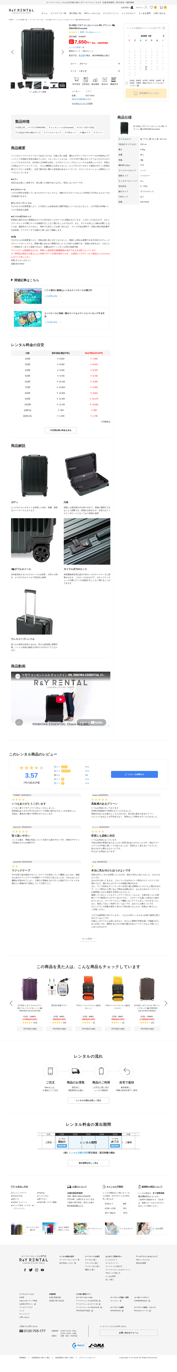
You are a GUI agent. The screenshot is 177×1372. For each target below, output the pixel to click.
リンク (21, 1311)
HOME (21, 1297)
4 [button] (140, 50)
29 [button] (163, 67)
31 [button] (135, 73)
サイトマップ (24, 1314)
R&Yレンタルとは (142, 1260)
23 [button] (129, 67)
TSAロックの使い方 (113, 1273)
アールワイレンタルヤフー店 (87, 1304)
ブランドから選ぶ (91, 1263)
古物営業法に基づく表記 (41, 1358)
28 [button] (157, 67)
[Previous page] (128, 36)
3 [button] (134, 50)
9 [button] (129, 55)
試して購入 (110, 1280)
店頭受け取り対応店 (56, 1301)
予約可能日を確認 (30, 1029)
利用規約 (22, 1358)
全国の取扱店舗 (55, 1297)
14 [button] (157, 55)
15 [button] (163, 55)
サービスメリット (112, 1263)
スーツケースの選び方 (114, 1266)
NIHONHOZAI (115, 1311)
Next (63, 52)
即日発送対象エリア (75, 1206)
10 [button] (135, 55)
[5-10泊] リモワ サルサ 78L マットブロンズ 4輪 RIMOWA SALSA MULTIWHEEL (147, 1008)
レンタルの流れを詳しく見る (88, 1100)
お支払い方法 (21, 1186)
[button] (79, 1346)
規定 (134, 144)
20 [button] (152, 61)
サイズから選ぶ (91, 1260)
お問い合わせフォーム (128, 1333)
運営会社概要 (141, 1263)
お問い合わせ (24, 1317)
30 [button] (129, 73)
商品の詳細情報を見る (81, 99)
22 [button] (163, 61)
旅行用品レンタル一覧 (67, 1263)
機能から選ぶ (90, 1270)
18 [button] (140, 61)
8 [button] (162, 50)
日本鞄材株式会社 (140, 1301)
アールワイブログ (26, 1307)
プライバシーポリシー (87, 1358)
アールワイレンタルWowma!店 (87, 1307)
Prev (12, 52)
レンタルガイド (111, 1260)
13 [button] (152, 55)
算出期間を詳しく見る (88, 1163)
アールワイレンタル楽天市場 (87, 1301)
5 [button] (146, 50)
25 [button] (140, 67)
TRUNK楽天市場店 (83, 1311)
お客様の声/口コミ (26, 1304)
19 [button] (146, 61)
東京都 (81, 55)
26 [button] (146, 67)
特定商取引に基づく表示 (64, 1358)
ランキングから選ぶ (92, 1266)
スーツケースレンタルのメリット (118, 1270)
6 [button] (151, 50)
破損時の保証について (152, 1186)
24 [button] (135, 67)
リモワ (88, 91)
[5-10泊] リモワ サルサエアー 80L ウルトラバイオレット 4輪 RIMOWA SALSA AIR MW (29, 1008)
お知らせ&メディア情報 (28, 1301)
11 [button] (140, 55)
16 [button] (129, 61)
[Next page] (163, 36)
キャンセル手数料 (115, 1186)
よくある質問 (110, 1276)
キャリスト (114, 1301)
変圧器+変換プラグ (59, 1005)
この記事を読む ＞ (53, 296)
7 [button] (157, 50)
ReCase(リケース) (141, 1311)
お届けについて (79, 1186)
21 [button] (157, 61)
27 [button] (152, 67)
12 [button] (146, 55)
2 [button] (129, 50)
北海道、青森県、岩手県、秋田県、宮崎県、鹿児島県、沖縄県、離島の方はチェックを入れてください (146, 83)
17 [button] (135, 61)
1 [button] (162, 44)
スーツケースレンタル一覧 (69, 1260)
